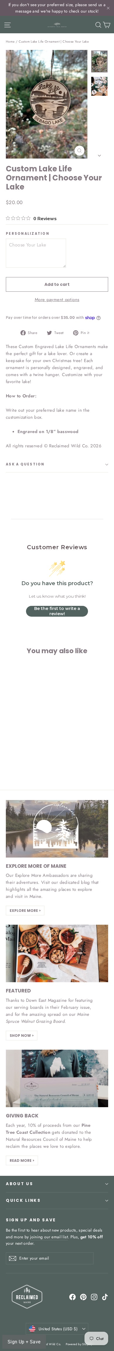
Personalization (27, 234)
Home (10, 41)
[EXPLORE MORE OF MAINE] (57, 829)
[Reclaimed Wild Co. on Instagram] (94, 1296)
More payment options (57, 299)
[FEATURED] (57, 953)
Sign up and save (31, 1220)
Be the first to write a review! (57, 611)
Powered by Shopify (79, 1344)
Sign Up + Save (24, 1342)
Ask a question (25, 464)
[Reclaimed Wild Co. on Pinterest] (83, 1296)
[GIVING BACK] (57, 1078)
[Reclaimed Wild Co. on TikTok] (105, 1296)
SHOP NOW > (22, 1035)
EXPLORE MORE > (25, 910)
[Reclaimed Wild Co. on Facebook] (72, 1296)
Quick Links (23, 1200)
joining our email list (49, 1237)
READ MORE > (22, 1160)
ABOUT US (19, 1184)
